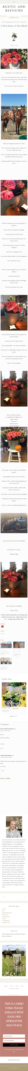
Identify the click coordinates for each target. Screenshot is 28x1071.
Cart (22, 986)
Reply (3, 770)
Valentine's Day (6, 922)
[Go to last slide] (4, 698)
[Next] (24, 698)
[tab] (12, 716)
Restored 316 (15, 1068)
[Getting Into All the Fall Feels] (19, 645)
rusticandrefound (6, 755)
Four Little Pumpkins (5, 650)
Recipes (4, 918)
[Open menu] (14, 2)
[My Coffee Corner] (6, 661)
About (6, 986)
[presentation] (14, 694)
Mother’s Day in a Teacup (10, 708)
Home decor (5, 914)
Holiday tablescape (7, 912)
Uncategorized (6, 920)
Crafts (3, 909)
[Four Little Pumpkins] (6, 645)
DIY (3, 911)
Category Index (14, 988)
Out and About (5, 916)
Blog (11, 986)
